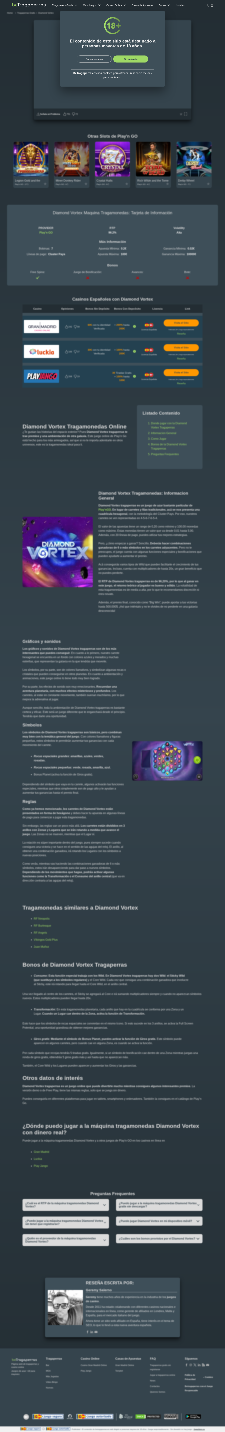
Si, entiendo (130, 59)
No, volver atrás (94, 59)
